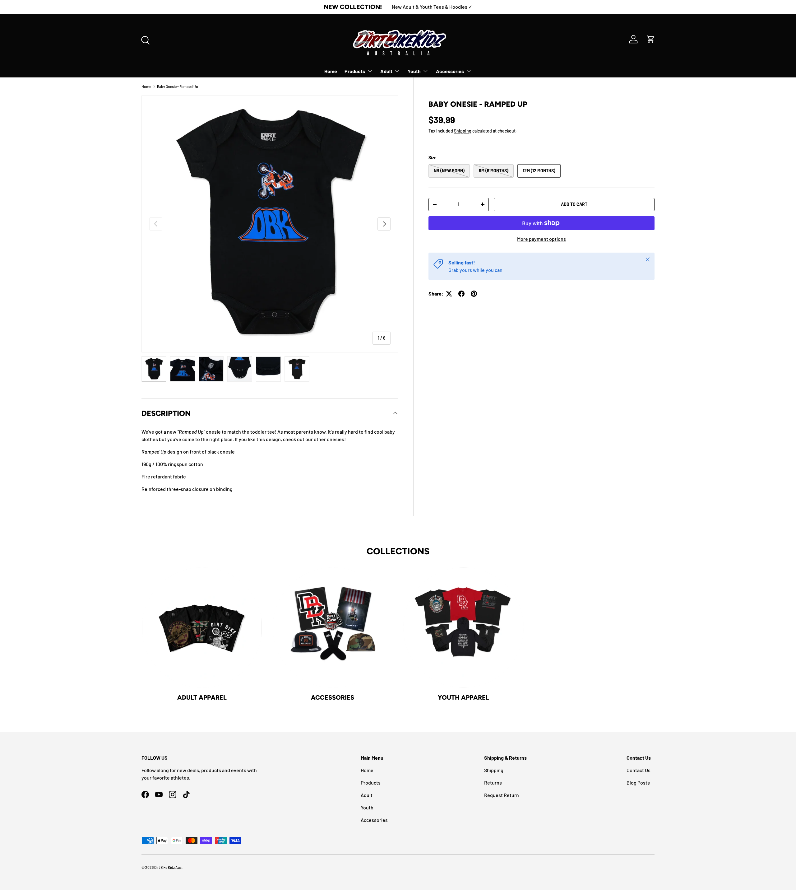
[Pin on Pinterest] (474, 293)
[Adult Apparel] (202, 627)
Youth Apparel (463, 697)
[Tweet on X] (449, 293)
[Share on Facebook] (461, 293)
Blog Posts (638, 782)
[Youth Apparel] (463, 627)
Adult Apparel (202, 697)
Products (355, 71)
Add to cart (574, 204)
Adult (386, 71)
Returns (493, 782)
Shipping (462, 130)
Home (330, 71)
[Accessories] (333, 627)
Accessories (450, 71)
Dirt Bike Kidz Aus (168, 867)
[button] (651, 39)
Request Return (501, 795)
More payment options (541, 239)
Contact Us (638, 770)
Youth (414, 71)
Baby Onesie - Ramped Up (177, 86)
